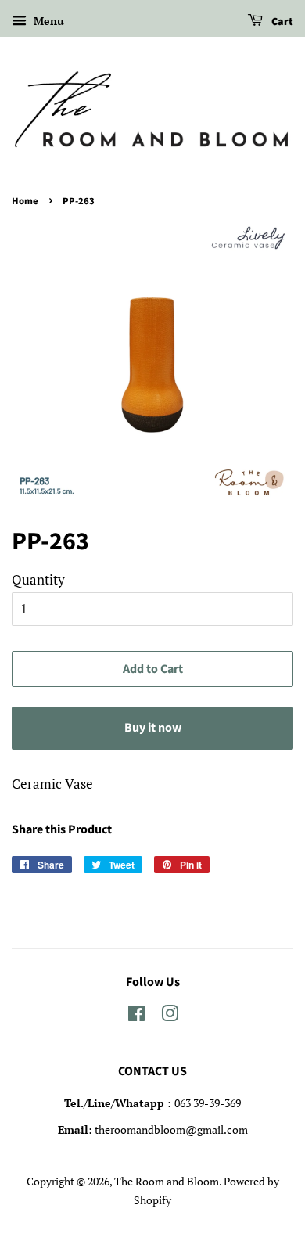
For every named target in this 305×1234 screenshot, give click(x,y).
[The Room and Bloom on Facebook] (136, 1016)
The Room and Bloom (166, 1181)
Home (25, 201)
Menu (47, 20)
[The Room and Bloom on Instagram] (169, 1016)
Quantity (38, 579)
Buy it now (152, 727)
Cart (281, 22)
